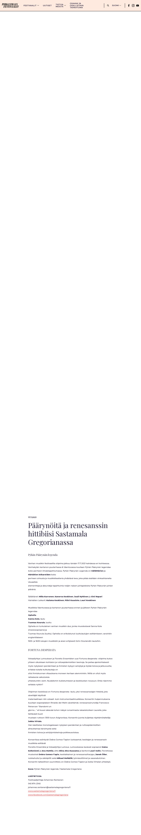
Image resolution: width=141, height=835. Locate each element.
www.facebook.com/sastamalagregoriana (48, 795)
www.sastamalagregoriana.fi (42, 791)
